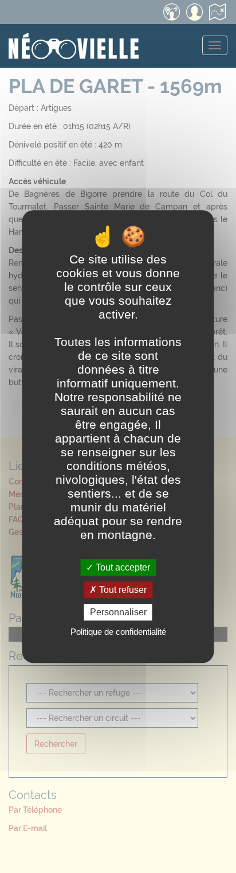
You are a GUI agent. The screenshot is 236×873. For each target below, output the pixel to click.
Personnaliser (118, 612)
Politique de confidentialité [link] (118, 632)
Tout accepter (121, 567)
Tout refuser (122, 590)
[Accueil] (73, 38)
